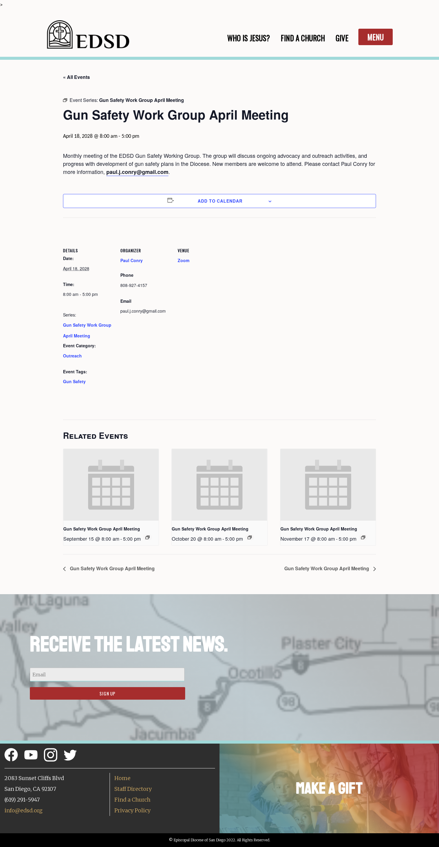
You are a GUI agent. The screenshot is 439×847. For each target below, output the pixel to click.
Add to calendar (220, 201)
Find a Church (132, 799)
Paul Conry (131, 260)
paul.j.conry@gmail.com (137, 172)
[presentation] (111, 485)
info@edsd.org (23, 810)
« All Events (76, 77)
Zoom (183, 260)
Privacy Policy (132, 810)
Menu (375, 37)
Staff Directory (133, 788)
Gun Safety (74, 381)
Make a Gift (329, 788)
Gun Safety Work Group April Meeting (101, 529)
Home (122, 778)
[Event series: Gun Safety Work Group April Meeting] (147, 537)
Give (342, 37)
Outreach (72, 356)
